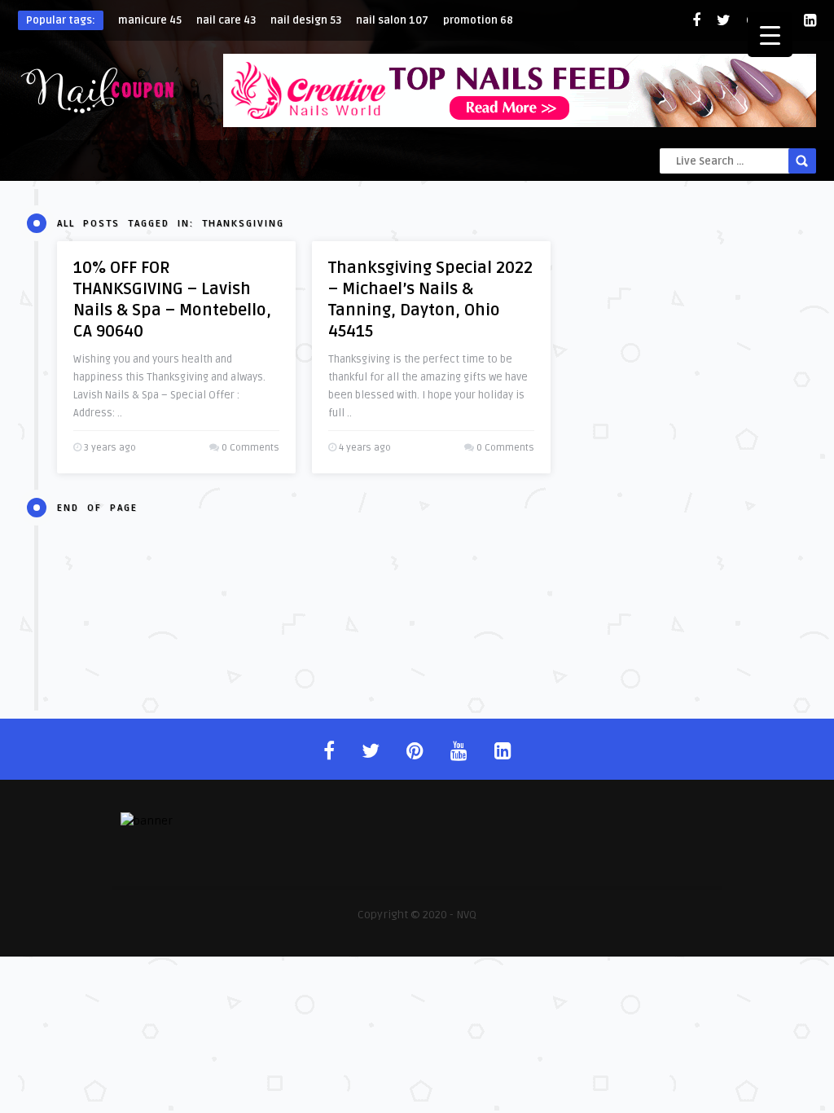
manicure (150, 20)
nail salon (392, 20)
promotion (478, 20)
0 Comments (250, 448)
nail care (226, 20)
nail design (305, 20)
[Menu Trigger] (770, 34)
